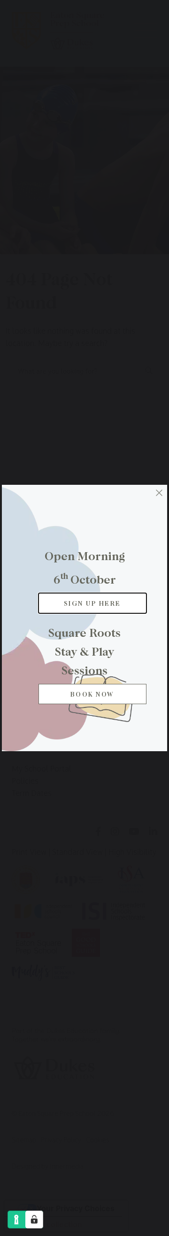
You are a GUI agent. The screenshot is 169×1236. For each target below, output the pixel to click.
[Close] (159, 493)
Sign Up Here (92, 603)
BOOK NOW (92, 694)
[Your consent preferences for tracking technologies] (34, 1219)
